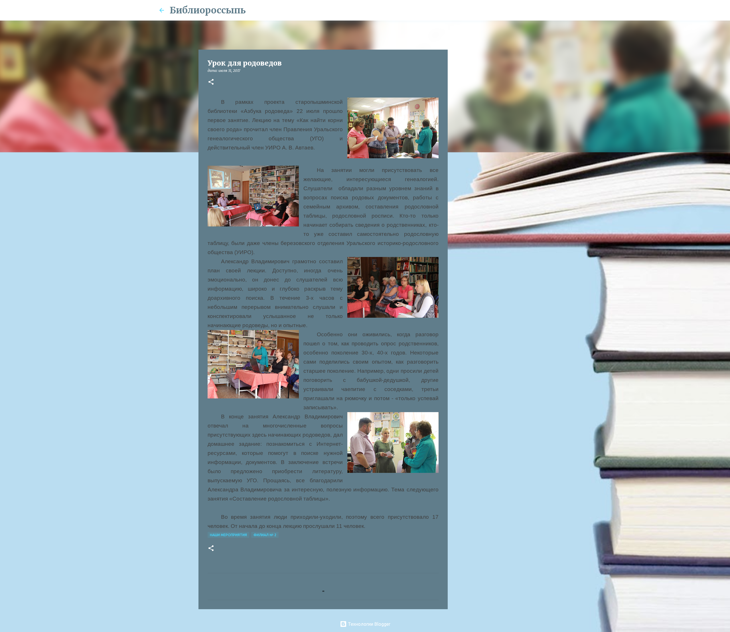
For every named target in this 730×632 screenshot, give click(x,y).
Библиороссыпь (208, 10)
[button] (211, 82)
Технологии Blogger (368, 624)
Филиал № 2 (265, 535)
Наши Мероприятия (228, 535)
